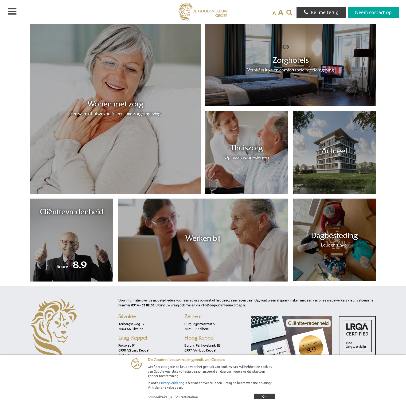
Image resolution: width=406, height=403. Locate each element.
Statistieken (188, 397)
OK (264, 396)
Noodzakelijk (161, 397)
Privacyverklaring (171, 383)
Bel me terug (325, 12)
